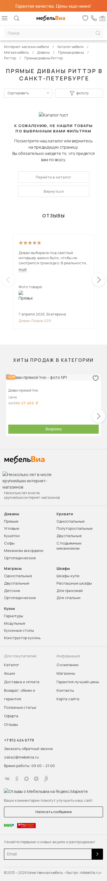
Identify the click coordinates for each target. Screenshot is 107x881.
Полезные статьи (20, 707)
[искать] (98, 33)
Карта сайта (67, 698)
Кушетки (12, 535)
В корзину (54, 429)
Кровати (64, 514)
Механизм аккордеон (23, 550)
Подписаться (97, 854)
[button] (98, 279)
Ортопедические (20, 557)
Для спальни (68, 597)
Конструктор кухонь (22, 637)
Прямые (11, 521)
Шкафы (63, 568)
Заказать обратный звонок (28, 748)
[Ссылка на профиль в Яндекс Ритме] (46, 779)
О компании (67, 664)
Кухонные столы (19, 630)
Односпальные (70, 521)
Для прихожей (69, 590)
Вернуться (54, 191)
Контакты (65, 690)
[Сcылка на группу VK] (7, 779)
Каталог (11, 664)
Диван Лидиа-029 (35, 320)
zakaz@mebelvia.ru (21, 757)
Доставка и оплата (21, 681)
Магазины (65, 673)
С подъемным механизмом (68, 546)
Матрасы (13, 568)
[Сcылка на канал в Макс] (26, 779)
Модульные (14, 623)
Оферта (11, 715)
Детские (12, 590)
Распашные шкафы (74, 583)
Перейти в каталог (53, 177)
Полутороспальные (74, 528)
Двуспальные (69, 535)
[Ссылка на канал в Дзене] (36, 779)
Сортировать (18, 93)
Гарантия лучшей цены (77, 681)
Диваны (11, 514)
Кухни (9, 608)
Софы (9, 543)
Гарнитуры (13, 615)
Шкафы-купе (67, 575)
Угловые (11, 528)
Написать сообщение (53, 811)
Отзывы (11, 724)
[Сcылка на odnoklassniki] (17, 779)
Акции (9, 673)
